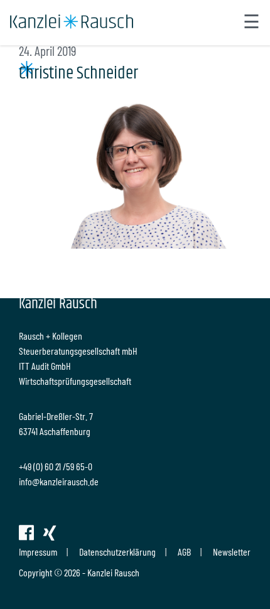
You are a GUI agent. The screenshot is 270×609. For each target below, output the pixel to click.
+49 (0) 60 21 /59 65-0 (55, 466)
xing (49, 533)
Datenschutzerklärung (117, 552)
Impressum (38, 552)
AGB (184, 552)
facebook (26, 533)
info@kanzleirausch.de (59, 481)
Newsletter (232, 552)
